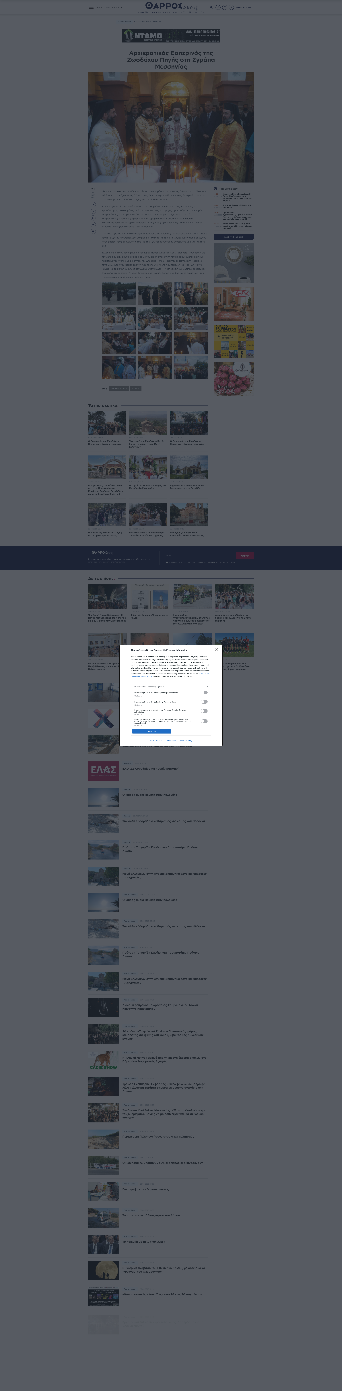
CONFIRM (152, 731)
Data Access (171, 741)
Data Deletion (156, 741)
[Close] (217, 650)
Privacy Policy (186, 741)
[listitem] (171, 686)
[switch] (204, 692)
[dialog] (171, 695)
